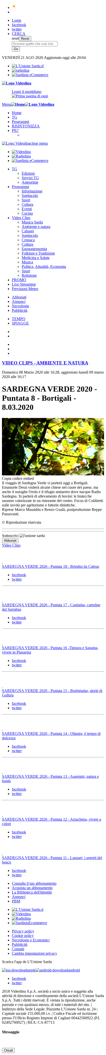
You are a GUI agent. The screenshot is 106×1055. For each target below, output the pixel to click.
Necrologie (20, 306)
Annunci (18, 301)
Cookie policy (23, 936)
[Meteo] (14, 7)
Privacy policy (23, 931)
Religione (29, 275)
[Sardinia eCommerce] (30, 75)
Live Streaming (24, 284)
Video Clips (21, 218)
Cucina (27, 213)
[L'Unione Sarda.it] (28, 66)
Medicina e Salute (36, 258)
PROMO (19, 280)
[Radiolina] (20, 70)
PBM (16, 901)
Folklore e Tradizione (38, 253)
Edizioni (28, 173)
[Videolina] (16, 83)
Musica (27, 262)
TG (14, 117)
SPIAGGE (20, 323)
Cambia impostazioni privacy (34, 953)
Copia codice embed (18, 478)
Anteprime (30, 182)
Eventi (27, 209)
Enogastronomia (34, 249)
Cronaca (28, 240)
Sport (26, 200)
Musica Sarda (32, 222)
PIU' (15, 130)
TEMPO (18, 319)
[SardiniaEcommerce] (29, 923)
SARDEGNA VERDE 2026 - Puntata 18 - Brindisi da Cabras (50, 566)
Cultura (27, 204)
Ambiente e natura (36, 227)
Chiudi (8, 1050)
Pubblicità (19, 310)
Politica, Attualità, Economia (44, 266)
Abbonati (19, 297)
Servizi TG (30, 178)
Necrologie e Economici (31, 940)
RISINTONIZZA (26, 126)
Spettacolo (30, 195)
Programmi (20, 122)
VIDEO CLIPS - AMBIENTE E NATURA (45, 362)
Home (16, 113)
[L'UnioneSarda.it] (27, 909)
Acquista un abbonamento (32, 888)
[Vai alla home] (18, 104)
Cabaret (28, 231)
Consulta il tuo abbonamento (34, 883)
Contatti (18, 949)
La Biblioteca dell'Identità (32, 892)
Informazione (32, 191)
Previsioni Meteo (25, 289)
